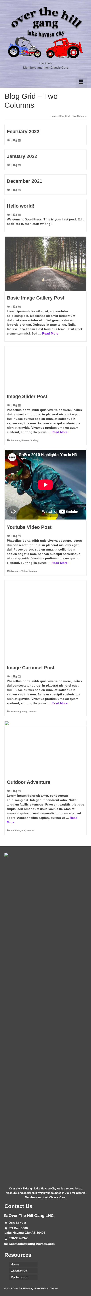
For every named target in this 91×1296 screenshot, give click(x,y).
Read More (50, 333)
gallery (23, 711)
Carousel (14, 711)
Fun (23, 830)
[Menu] (81, 82)
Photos (25, 440)
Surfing (34, 440)
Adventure (14, 440)
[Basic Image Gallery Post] (45, 264)
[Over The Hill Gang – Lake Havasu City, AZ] (45, 32)
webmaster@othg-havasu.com (32, 1243)
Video (24, 571)
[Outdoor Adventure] (45, 748)
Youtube (33, 571)
